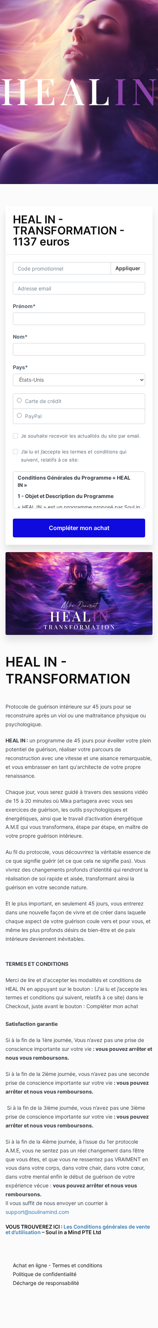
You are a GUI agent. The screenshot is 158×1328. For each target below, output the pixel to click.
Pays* (20, 367)
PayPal (33, 416)
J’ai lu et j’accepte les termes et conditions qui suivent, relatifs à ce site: (73, 456)
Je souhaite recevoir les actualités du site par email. (80, 436)
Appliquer (127, 268)
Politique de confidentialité (44, 1274)
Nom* (20, 336)
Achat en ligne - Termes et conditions (57, 1265)
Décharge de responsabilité (46, 1283)
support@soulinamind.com (37, 1212)
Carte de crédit (42, 401)
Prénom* (24, 306)
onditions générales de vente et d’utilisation (78, 1229)
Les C (70, 1226)
